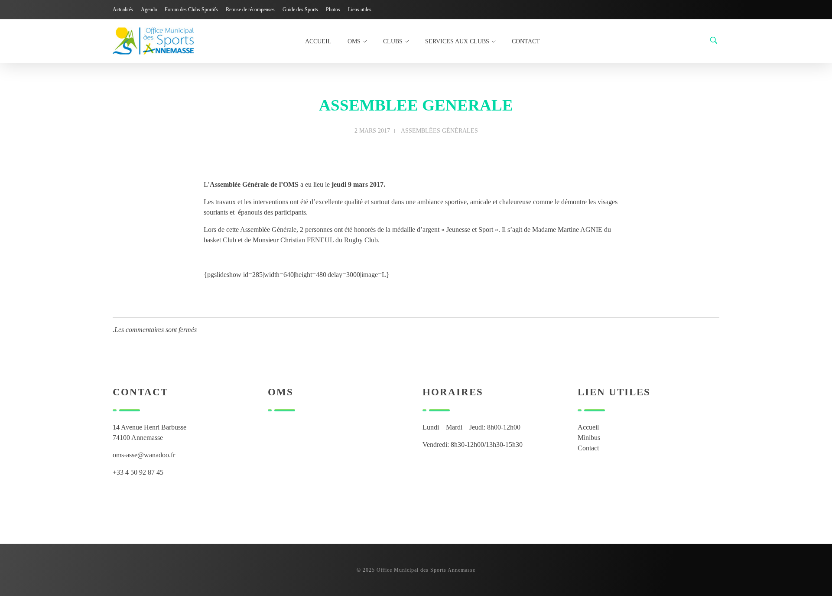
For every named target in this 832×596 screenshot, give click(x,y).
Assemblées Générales (439, 130)
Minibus (589, 437)
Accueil (588, 427)
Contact (588, 448)
